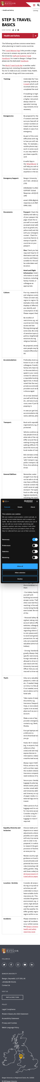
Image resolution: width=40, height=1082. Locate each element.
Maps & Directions (12, 997)
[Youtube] (25, 964)
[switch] (35, 545)
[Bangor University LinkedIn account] (18, 30)
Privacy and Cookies (9, 1023)
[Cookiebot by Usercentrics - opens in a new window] (25, 501)
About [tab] (33, 507)
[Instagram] (18, 964)
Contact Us (6, 985)
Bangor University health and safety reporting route (31, 929)
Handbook (24, 61)
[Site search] (38, 5)
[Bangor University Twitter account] (13, 30)
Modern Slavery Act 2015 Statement (15, 1014)
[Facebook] (11, 964)
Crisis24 (26, 84)
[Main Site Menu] (34, 5)
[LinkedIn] (32, 964)
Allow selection (20, 572)
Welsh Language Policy (10, 1027)
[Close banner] (37, 501)
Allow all (20, 566)
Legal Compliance (8, 1009)
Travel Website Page (12, 51)
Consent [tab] (7, 507)
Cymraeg (35, 10)
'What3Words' (31, 164)
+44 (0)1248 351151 (9, 982)
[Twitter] (4, 964)
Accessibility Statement (10, 1018)
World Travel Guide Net (14, 65)
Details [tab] (20, 507)
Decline (20, 579)
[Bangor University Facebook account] (15, 30)
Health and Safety (8, 10)
